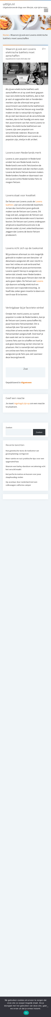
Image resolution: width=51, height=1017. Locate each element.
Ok (26, 1013)
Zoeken (9, 427)
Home (6, 35)
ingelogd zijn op (22, 403)
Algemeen (26, 382)
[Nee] (47, 1006)
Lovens (39, 281)
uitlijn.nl (9, 4)
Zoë (25, 369)
